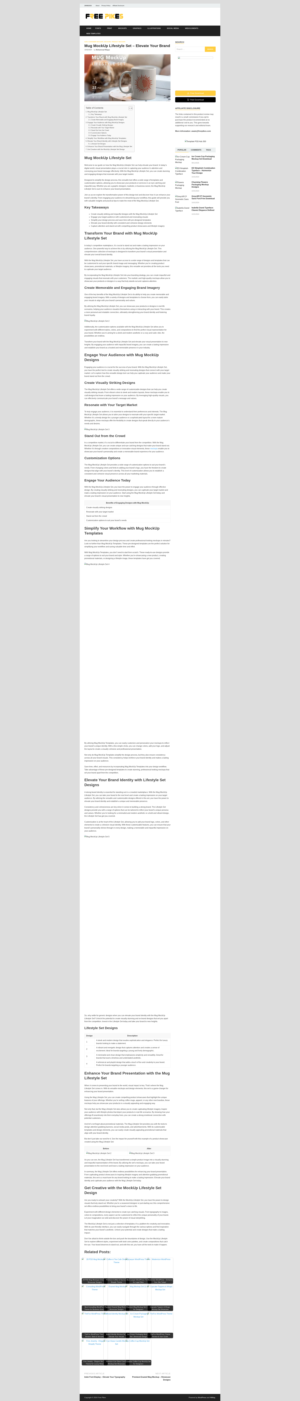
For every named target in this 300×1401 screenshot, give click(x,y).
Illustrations (154, 28)
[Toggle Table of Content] (129, 108)
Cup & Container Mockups (93, 41)
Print (109, 28)
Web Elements (191, 28)
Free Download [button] (197, 93)
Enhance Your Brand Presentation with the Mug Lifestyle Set (109, 146)
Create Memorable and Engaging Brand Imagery (107, 120)
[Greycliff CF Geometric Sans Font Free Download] (182, 196)
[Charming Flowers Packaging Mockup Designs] (182, 182)
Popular (182, 150)
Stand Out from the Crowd (100, 130)
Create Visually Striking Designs (102, 125)
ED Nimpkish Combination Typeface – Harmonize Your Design (203, 170)
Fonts (98, 28)
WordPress (202, 1397)
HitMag (212, 1397)
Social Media (173, 28)
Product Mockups (118, 41)
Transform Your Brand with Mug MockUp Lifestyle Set (107, 117)
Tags (208, 150)
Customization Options (99, 133)
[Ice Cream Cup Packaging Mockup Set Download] (182, 157)
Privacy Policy (105, 5)
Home (88, 28)
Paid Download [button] (197, 100)
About (97, 5)
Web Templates (93, 33)
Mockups (122, 28)
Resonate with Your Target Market (102, 128)
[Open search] (214, 28)
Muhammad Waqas (103, 50)
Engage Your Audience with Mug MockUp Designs (105, 122)
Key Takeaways (96, 114)
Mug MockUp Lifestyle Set (97, 112)
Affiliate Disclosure (118, 5)
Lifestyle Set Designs (98, 144)
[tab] (182, 150)
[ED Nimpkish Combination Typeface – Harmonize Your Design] (182, 168)
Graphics (137, 28)
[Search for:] (195, 49)
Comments (196, 150)
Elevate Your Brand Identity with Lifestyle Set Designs (107, 141)
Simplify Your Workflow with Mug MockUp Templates (106, 138)
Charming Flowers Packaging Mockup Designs (200, 184)
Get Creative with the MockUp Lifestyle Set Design (106, 149)
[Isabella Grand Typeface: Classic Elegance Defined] (182, 208)
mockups (154, 449)
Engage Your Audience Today (101, 135)
